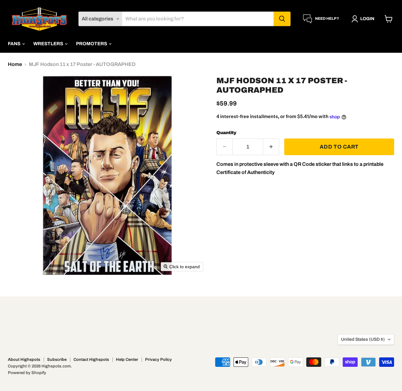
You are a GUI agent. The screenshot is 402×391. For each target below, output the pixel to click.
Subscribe (57, 359)
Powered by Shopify (27, 373)
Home (15, 64)
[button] (364, 19)
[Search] (282, 19)
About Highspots (24, 359)
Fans (14, 43)
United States (363, 339)
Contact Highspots (91, 359)
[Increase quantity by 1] (271, 146)
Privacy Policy (158, 359)
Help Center (127, 359)
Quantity (226, 132)
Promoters (92, 43)
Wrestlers (48, 43)
